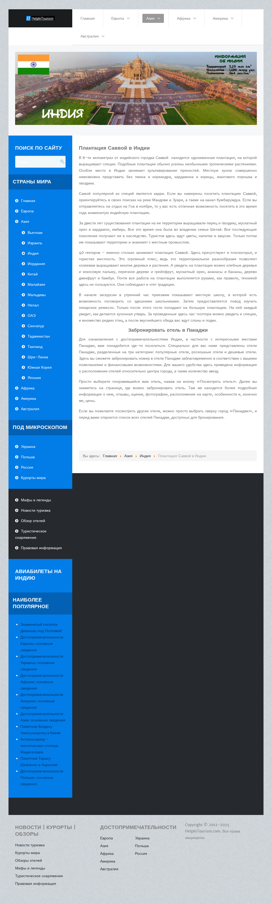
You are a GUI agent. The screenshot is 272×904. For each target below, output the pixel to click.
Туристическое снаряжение (30, 534)
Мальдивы (37, 294)
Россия (27, 467)
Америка (28, 398)
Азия (25, 221)
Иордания (36, 263)
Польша (28, 457)
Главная (28, 200)
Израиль (35, 243)
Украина (28, 446)
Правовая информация (41, 547)
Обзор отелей (33, 520)
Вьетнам (35, 232)
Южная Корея (40, 367)
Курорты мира (33, 477)
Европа (27, 211)
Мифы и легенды (36, 500)
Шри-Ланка (38, 357)
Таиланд (35, 346)
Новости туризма (35, 510)
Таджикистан (39, 336)
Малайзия (36, 284)
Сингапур (36, 325)
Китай (33, 274)
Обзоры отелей (28, 860)
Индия (33, 253)
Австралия (30, 408)
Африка (28, 388)
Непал (33, 305)
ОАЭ (32, 315)
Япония (34, 377)
